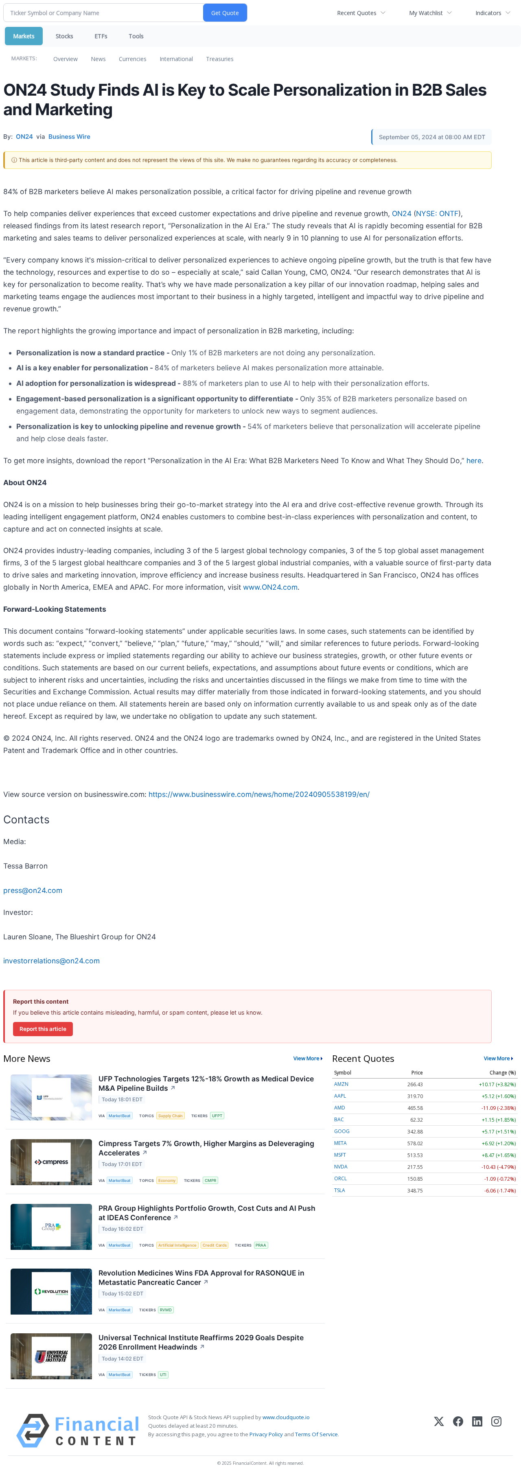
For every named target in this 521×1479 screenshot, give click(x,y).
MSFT (340, 1154)
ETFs (100, 36)
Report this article (43, 1029)
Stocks (64, 36)
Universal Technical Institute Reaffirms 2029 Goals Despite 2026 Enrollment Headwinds (201, 1342)
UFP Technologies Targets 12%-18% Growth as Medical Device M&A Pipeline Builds (206, 1083)
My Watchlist (426, 13)
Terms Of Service (316, 1434)
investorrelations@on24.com (51, 960)
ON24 (402, 213)
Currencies (133, 59)
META (340, 1143)
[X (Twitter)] (439, 1430)
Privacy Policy (266, 1434)
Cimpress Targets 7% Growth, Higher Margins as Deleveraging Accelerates (206, 1148)
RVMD (166, 1310)
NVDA (341, 1166)
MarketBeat (120, 1116)
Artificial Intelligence (177, 1245)
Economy (166, 1180)
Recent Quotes (357, 13)
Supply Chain (170, 1116)
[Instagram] (496, 1430)
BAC (339, 1119)
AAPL (340, 1095)
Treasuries (220, 59)
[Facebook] (458, 1430)
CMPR (210, 1180)
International (176, 59)
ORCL (340, 1178)
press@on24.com (32, 890)
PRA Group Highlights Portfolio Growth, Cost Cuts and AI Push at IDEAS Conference (207, 1213)
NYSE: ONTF (437, 213)
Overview (65, 59)
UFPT (217, 1116)
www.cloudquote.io (286, 1417)
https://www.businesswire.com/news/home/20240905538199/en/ (259, 794)
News (98, 59)
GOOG (342, 1131)
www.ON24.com (270, 587)
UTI (163, 1374)
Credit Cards (215, 1245)
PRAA (261, 1245)
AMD (339, 1107)
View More (306, 1058)
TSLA (339, 1190)
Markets (24, 36)
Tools (136, 36)
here (474, 460)
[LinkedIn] (477, 1430)
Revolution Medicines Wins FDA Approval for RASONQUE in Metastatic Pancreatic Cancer (201, 1277)
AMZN (341, 1084)
